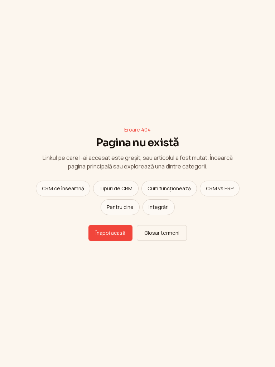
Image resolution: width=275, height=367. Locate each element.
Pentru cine (120, 207)
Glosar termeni (161, 232)
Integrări (159, 207)
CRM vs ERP (219, 188)
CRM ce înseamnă (63, 188)
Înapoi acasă (110, 232)
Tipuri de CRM (115, 188)
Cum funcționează (169, 188)
